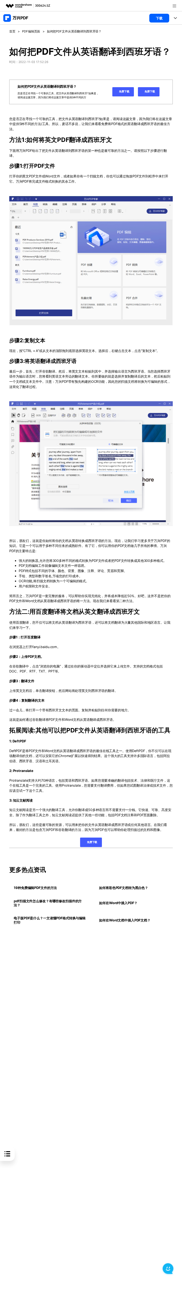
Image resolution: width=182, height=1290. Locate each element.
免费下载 (123, 91)
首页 (12, 31)
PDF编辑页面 (31, 31)
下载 (159, 18)
